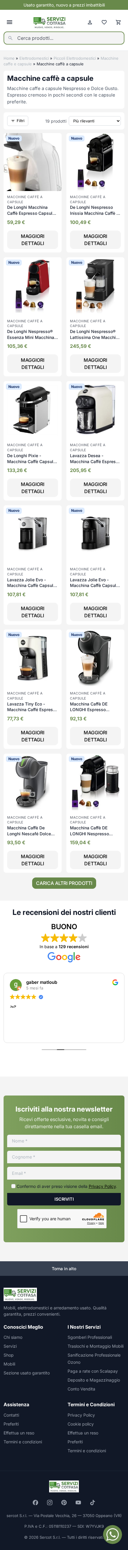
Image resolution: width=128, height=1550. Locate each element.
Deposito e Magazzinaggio (94, 1379)
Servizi (10, 1346)
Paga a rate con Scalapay (93, 1371)
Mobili (9, 1363)
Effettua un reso (19, 1432)
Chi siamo (13, 1337)
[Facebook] (35, 1502)
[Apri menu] (9, 22)
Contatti (11, 1415)
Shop (9, 1355)
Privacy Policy (102, 1186)
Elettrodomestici (34, 58)
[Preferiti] (104, 22)
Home (9, 58)
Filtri (20, 120)
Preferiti (11, 1423)
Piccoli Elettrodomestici (75, 58)
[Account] (90, 22)
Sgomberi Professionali (90, 1337)
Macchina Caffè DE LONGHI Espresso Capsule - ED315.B (88, 709)
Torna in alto (64, 1268)
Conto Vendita (81, 1388)
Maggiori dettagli (32, 239)
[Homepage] (49, 22)
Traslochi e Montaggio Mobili (96, 1346)
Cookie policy (81, 1423)
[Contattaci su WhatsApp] (112, 1534)
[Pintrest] (64, 1502)
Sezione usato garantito (27, 1372)
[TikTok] (92, 1502)
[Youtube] (78, 1502)
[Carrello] (118, 22)
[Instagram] (49, 1502)
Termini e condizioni (23, 1441)
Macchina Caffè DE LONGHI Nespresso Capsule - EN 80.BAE (91, 833)
